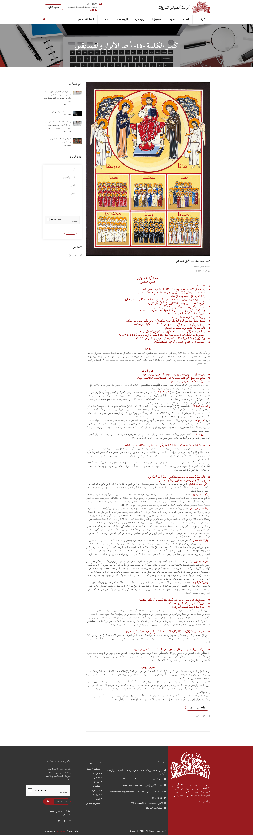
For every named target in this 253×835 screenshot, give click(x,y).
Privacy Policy (73, 831)
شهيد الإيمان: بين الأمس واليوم (61, 111)
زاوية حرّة (140, 19)
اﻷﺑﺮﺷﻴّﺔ (202, 19)
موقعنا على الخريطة (154, 808)
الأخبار (186, 19)
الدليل (97, 798)
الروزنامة (123, 19)
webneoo (60, 831)
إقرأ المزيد (206, 801)
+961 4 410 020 (91, 4)
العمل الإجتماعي (86, 19)
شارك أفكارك (53, 7)
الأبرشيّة (96, 773)
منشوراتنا (156, 19)
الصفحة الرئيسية (93, 769)
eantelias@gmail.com (132, 785)
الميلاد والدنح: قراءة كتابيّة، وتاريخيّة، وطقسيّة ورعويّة (59, 140)
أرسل (70, 231)
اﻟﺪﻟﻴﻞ (106, 19)
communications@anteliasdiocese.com (127, 792)
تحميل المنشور (196, 707)
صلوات (172, 19)
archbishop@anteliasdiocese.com (135, 779)
